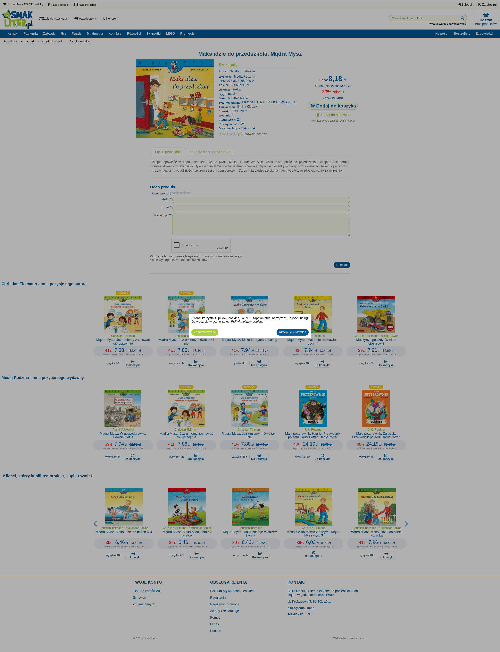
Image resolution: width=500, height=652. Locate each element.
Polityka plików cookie (246, 321)
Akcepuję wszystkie (292, 332)
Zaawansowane (205, 332)
